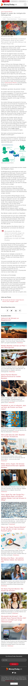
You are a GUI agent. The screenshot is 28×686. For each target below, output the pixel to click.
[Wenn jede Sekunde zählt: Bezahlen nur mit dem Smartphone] (14, 446)
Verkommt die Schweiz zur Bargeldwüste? (10, 319)
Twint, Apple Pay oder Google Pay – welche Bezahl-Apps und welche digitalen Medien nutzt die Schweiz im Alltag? (13, 497)
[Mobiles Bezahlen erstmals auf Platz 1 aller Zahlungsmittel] (14, 357)
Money (6, 1)
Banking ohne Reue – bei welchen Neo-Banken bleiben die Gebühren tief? (12, 559)
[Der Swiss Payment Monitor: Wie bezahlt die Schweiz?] (14, 600)
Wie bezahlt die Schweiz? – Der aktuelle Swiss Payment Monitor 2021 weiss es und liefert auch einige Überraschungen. (13, 618)
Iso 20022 (22, 1)
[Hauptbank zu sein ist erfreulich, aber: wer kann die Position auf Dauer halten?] (14, 419)
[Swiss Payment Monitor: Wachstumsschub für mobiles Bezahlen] (14, 388)
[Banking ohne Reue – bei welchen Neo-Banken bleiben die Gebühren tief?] (14, 571)
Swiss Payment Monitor (11, 82)
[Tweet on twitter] (11, 310)
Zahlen (4, 19)
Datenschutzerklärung (9, 680)
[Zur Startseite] (9, 4)
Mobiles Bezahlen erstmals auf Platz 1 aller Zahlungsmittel (13, 346)
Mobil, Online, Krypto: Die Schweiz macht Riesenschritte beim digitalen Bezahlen (13, 465)
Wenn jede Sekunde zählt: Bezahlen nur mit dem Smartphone (13, 435)
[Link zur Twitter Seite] (13, 672)
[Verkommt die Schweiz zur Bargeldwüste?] (14, 330)
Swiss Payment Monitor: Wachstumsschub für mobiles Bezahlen (11, 376)
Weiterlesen (20, 342)
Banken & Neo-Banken (12, 19)
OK (14, 683)
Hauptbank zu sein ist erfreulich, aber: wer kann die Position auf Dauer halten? (13, 407)
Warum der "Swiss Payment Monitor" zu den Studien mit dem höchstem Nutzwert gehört (13, 529)
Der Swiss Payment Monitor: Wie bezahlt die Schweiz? (12, 589)
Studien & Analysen (22, 19)
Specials (14, 1)
